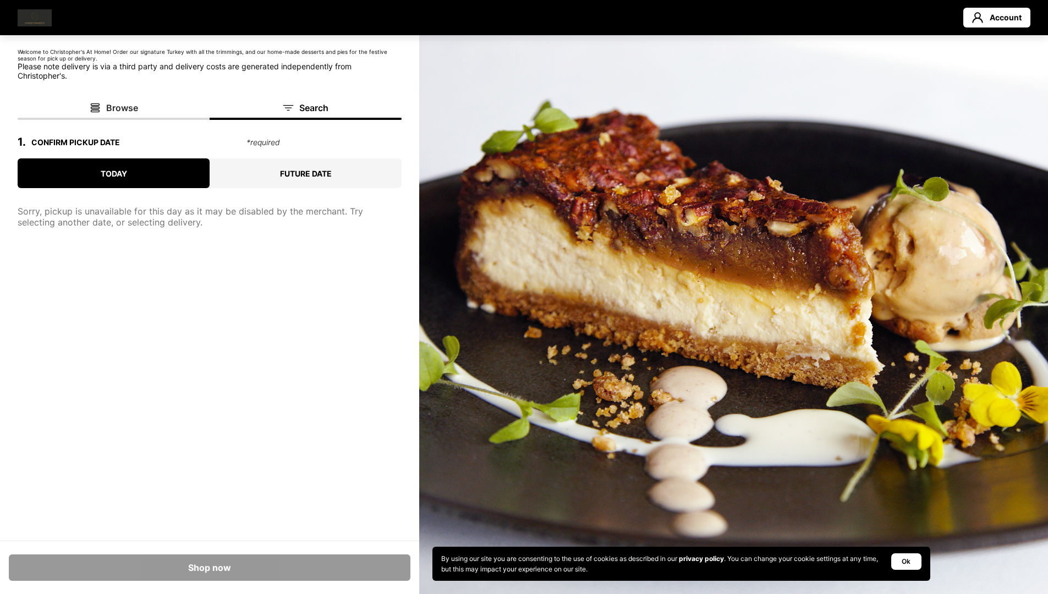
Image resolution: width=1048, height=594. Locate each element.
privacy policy (701, 558)
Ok (906, 561)
